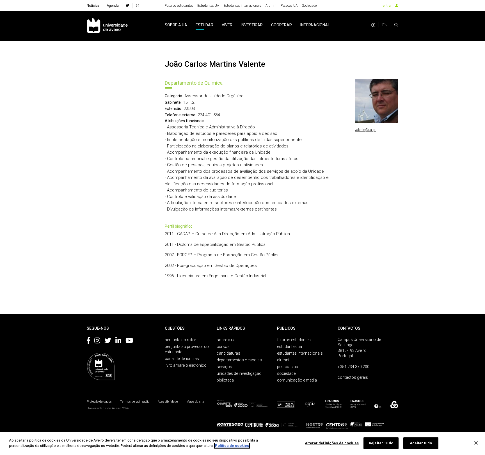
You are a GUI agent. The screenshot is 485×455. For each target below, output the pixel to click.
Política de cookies (232, 446)
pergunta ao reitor (180, 340)
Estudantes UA (208, 6)
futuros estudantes (294, 340)
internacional (315, 25)
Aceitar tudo (421, 443)
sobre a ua (176, 25)
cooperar (281, 25)
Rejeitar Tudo (381, 443)
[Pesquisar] (396, 25)
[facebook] (127, 5)
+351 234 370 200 (353, 366)
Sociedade (309, 6)
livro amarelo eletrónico (186, 365)
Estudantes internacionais (242, 6)
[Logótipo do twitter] (107, 341)
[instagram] (137, 5)
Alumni (271, 6)
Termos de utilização (134, 401)
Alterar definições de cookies (332, 443)
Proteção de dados (99, 401)
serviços (224, 366)
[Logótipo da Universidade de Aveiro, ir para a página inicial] (107, 26)
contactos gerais (353, 377)
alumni (283, 360)
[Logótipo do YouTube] (129, 341)
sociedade (286, 373)
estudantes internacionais (300, 353)
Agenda (113, 6)
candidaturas (228, 353)
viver (227, 25)
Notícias (93, 6)
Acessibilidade (168, 401)
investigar (252, 25)
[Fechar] (476, 443)
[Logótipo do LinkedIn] (118, 341)
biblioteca (225, 380)
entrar (387, 6)
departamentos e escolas (239, 360)
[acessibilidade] (373, 25)
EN (384, 25)
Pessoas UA (289, 6)
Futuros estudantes (179, 6)
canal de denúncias (182, 358)
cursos (223, 346)
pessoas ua (287, 366)
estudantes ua (289, 346)
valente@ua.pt (365, 130)
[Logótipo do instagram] (97, 341)
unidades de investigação (239, 373)
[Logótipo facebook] (88, 341)
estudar (204, 25)
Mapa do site (195, 401)
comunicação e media (297, 380)
